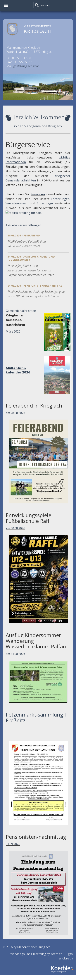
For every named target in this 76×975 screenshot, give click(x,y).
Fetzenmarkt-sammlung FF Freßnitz (38, 717)
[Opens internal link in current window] (45, 194)
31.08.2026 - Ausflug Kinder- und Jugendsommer (31, 258)
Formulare (38, 194)
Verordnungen (16, 203)
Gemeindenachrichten (21, 311)
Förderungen (60, 199)
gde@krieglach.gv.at (26, 66)
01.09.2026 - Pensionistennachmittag (35, 285)
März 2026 (13, 331)
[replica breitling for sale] (24, 213)
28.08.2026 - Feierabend (24, 235)
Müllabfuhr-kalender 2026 (18, 370)
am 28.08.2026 (15, 413)
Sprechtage (45, 203)
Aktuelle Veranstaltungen (23, 225)
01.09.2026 (13, 844)
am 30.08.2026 (15, 528)
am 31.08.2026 (15, 654)
